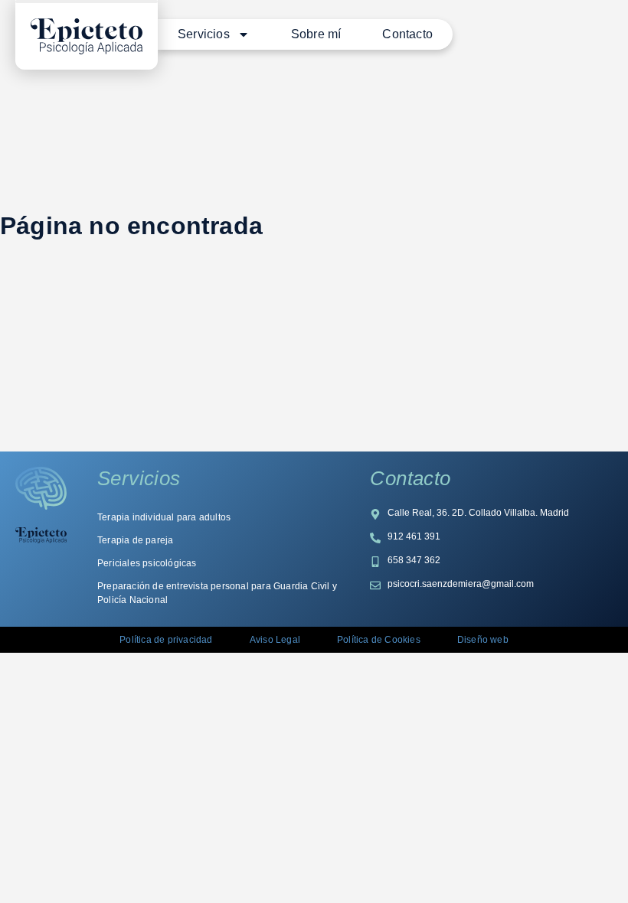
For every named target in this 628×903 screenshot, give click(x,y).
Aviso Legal (275, 639)
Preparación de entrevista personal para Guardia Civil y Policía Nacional (217, 593)
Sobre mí (316, 34)
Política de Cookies (378, 639)
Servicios (204, 34)
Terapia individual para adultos (164, 517)
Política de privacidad (165, 639)
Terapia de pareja (135, 540)
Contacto (407, 34)
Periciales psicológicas (147, 563)
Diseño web (483, 639)
